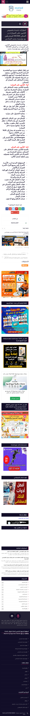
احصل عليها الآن (15, 398)
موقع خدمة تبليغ (23, 645)
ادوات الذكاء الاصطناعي (22, 707)
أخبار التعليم (24, 582)
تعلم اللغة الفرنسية (23, 601)
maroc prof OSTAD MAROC (8, 713)
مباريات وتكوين (24, 606)
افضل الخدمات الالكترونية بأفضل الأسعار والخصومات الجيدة (16, 565)
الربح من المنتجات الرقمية (21, 589)
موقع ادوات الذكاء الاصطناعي (21, 658)
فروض (26, 678)
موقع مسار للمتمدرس (22, 642)
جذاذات (25, 674)
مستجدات (25, 681)
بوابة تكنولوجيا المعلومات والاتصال (20, 655)
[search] (3, 2)
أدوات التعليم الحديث (22, 584)
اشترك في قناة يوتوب (23, 518)
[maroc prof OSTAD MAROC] (16, 8)
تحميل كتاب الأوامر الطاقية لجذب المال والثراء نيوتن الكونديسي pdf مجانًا (15, 558)
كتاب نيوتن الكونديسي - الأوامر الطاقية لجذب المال (18, 551)
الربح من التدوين (23, 587)
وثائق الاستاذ (24, 668)
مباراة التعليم (24, 684)
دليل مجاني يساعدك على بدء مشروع (19, 704)
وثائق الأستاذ (24, 608)
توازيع (26, 671)
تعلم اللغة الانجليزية (23, 599)
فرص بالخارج (24, 604)
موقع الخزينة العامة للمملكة (21, 648)
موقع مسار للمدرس (23, 638)
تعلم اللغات (24, 594)
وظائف (26, 701)
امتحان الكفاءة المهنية (22, 592)
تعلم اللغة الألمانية (23, 596)
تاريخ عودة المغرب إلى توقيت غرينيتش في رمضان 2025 (17, 571)
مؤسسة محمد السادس (22, 652)
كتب (26, 688)
